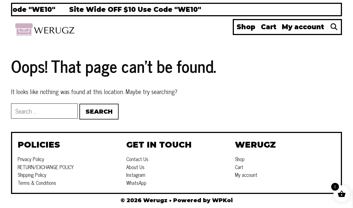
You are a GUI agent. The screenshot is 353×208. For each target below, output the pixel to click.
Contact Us (137, 159)
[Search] (334, 27)
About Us (135, 167)
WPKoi (222, 200)
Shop (246, 27)
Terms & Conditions (37, 182)
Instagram (135, 174)
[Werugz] (45, 28)
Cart (268, 27)
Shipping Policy (32, 174)
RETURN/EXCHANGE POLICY (46, 167)
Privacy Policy (31, 159)
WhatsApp (136, 182)
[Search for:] (45, 111)
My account (303, 27)
